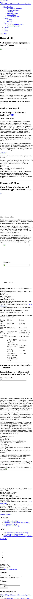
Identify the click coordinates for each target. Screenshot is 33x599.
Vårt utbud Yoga (8, 7)
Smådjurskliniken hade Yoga (11, 526)
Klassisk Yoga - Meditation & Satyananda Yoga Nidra (16, 595)
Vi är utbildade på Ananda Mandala (13, 534)
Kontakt (6, 30)
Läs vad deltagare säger (13, 26)
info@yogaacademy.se (10, 569)
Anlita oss (6, 27)
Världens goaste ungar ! (10, 524)
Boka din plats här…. (6, 514)
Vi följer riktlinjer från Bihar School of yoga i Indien (18, 536)
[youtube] (4, 552)
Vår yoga (9, 21)
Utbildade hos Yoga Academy (15, 24)
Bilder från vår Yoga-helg (11, 521)
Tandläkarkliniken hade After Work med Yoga (16, 522)
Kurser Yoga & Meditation (14, 8)
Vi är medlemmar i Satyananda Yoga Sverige (16, 532)
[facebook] (4, 551)
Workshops (10, 11)
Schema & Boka (11, 15)
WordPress (10, 598)
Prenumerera (4, 588)
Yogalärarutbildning (12, 13)
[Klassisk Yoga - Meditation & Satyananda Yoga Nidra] (15, 4)
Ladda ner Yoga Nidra (13, 16)
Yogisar (6, 23)
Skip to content (4, 0)
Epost (1, 584)
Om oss (6, 18)
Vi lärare (9, 19)
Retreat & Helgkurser (13, 10)
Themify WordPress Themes (22, 598)
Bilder (5, 29)
